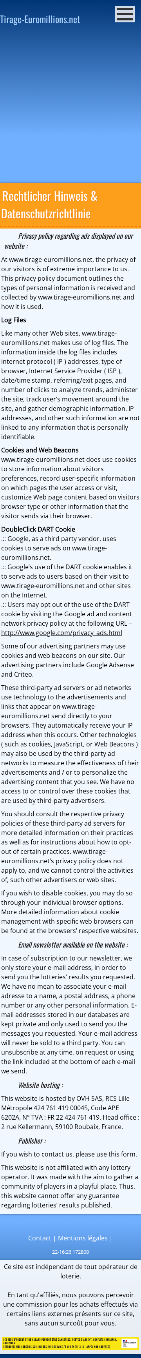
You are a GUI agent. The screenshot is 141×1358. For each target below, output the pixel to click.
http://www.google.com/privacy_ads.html (61, 632)
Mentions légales (83, 1238)
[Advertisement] (70, 106)
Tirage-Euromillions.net (40, 19)
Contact (39, 1238)
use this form (116, 1154)
